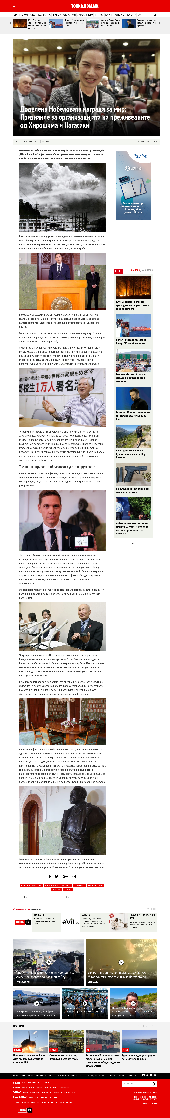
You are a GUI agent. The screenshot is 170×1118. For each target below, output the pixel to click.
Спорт (25, 14)
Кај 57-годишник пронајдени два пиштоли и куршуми (133, 490)
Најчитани (19, 1025)
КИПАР (125, 1050)
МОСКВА (17, 1050)
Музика (37, 1097)
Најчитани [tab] (147, 270)
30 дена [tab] (154, 1026)
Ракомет (39, 1088)
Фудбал (24, 1088)
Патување (56, 1092)
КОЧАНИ (53, 1050)
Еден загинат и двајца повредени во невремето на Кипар (139, 1057)
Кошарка (32, 1088)
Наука (17, 1102)
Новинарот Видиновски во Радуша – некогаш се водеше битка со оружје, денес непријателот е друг (133, 1011)
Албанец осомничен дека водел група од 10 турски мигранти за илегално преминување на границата (132, 528)
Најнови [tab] (135, 270)
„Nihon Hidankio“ (52, 885)
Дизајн (73, 1092)
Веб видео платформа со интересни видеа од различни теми (46, 921)
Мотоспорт (53, 1088)
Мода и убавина (35, 1092)
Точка (17, 141)
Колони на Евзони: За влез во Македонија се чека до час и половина (110, 23)
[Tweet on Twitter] (57, 876)
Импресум (137, 1093)
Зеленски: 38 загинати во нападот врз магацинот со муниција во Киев (146, 23)
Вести (17, 14)
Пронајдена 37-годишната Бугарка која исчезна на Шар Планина (130, 454)
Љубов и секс (46, 1092)
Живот (33, 14)
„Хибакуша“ (66, 885)
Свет (39, 1083)
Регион (34, 1083)
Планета (56, 14)
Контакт (154, 1093)
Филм (31, 1097)
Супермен (120, 14)
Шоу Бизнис (20, 1097)
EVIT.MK (86, 915)
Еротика (50, 1102)
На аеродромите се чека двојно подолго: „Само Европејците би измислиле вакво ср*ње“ (84, 1011)
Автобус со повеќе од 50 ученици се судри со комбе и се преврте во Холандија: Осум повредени (45, 977)
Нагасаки (68, 889)
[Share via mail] (73, 876)
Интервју (99, 14)
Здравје (25, 1092)
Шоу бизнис (44, 14)
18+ (139, 14)
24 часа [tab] (139, 1026)
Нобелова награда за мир (31, 885)
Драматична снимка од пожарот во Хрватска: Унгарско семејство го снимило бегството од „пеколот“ (117, 977)
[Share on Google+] (65, 876)
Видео (89, 14)
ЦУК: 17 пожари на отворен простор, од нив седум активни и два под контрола (37, 24)
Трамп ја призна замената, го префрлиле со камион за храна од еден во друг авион (36, 1013)
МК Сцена (53, 1097)
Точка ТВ (131, 14)
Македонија (26, 1083)
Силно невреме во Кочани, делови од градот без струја (63, 1057)
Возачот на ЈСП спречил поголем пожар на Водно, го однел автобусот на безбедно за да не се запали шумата (103, 1061)
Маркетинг (146, 1093)
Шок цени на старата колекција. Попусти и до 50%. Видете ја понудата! (142, 924)
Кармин (109, 14)
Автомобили (69, 14)
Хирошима (57, 889)
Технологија (25, 1102)
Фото (87, 1076)
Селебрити (44, 1097)
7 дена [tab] (147, 1026)
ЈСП (88, 1050)
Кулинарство (65, 1092)
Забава (80, 14)
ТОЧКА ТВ (39, 915)
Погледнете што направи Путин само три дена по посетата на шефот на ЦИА (29, 1059)
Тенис (46, 1088)
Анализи (46, 1083)
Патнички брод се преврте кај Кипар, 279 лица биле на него (74, 23)
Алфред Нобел (79, 885)
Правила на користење (149, 1103)
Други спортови (64, 1088)
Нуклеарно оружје (96, 885)
